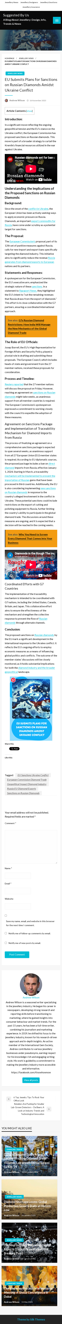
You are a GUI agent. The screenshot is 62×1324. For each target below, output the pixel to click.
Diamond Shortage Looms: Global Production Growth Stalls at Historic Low (27, 1206)
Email (8, 883)
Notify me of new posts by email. (25, 943)
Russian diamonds (44, 634)
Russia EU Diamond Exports (21, 788)
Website (9, 898)
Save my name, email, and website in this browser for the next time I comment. (30, 923)
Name (8, 868)
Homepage (9, 58)
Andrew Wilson (17, 100)
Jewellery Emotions (48, 2)
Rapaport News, (28, 290)
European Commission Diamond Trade (27, 779)
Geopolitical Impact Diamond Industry (26, 784)
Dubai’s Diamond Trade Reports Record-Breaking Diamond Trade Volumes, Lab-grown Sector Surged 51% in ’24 (27, 1160)
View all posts (31, 1080)
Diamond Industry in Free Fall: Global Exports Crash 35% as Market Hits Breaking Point (27, 1249)
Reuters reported (14, 384)
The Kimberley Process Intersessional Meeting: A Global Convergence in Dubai (28, 1292)
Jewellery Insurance (31, 7)
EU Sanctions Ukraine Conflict (33, 775)
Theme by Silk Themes (31, 1319)
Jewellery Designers (29, 2)
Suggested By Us (16, 15)
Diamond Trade (14, 1149)
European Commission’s (22, 241)
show (29, 111)
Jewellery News (11, 2)
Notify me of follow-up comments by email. (30, 933)
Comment (10, 823)
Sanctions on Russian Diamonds (23, 793)
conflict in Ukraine (38, 208)
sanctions (37, 286)
